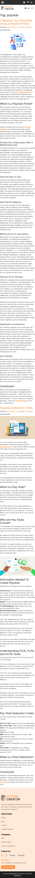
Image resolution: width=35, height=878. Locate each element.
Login (28, 8)
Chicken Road (27, 789)
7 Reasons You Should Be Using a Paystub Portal (16, 22)
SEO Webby (28, 27)
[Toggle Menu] (32, 8)
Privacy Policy (6, 842)
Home (3, 817)
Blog (2, 821)
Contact (4, 825)
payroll (15, 250)
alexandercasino (17, 791)
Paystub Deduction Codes (16, 407)
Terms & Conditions (8, 846)
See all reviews (8, 867)
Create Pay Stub (7, 829)
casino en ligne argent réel (12, 789)
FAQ (2, 838)
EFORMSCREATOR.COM (16, 873)
